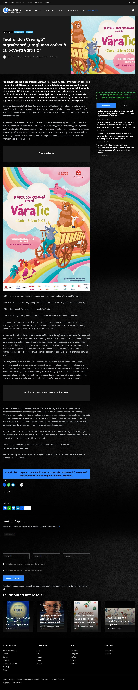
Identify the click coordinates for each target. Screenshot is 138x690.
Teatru (29, 32)
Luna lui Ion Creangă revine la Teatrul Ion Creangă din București (85, 618)
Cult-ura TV (93, 10)
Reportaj (6, 667)
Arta (61, 10)
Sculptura (74, 664)
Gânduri (5, 657)
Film (38, 654)
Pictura (73, 660)
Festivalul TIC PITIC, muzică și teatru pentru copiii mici (119, 621)
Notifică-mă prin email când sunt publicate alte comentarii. (25, 564)
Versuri (39, 664)
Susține (11, 679)
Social (5, 670)
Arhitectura (74, 651)
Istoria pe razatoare (10, 664)
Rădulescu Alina (104, 156)
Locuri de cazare (110, 651)
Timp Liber (71, 10)
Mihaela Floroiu (104, 119)
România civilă (32, 10)
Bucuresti (8, 32)
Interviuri (6, 660)
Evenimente (49, 10)
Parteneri (38, 2)
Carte (39, 651)
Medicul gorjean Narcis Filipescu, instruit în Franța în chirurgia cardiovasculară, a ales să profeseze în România (115, 113)
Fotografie (74, 654)
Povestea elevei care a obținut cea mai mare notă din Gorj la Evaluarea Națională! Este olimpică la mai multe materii (115, 136)
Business (108, 654)
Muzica (39, 657)
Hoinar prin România (10, 651)
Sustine (29, 2)
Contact (47, 2)
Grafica (73, 657)
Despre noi (20, 2)
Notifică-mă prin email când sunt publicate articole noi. (24, 570)
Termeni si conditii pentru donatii (28, 679)
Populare (106, 105)
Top (125, 105)
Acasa (5, 679)
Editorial (5, 654)
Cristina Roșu (103, 130)
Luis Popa (16, 628)
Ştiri (82, 10)
